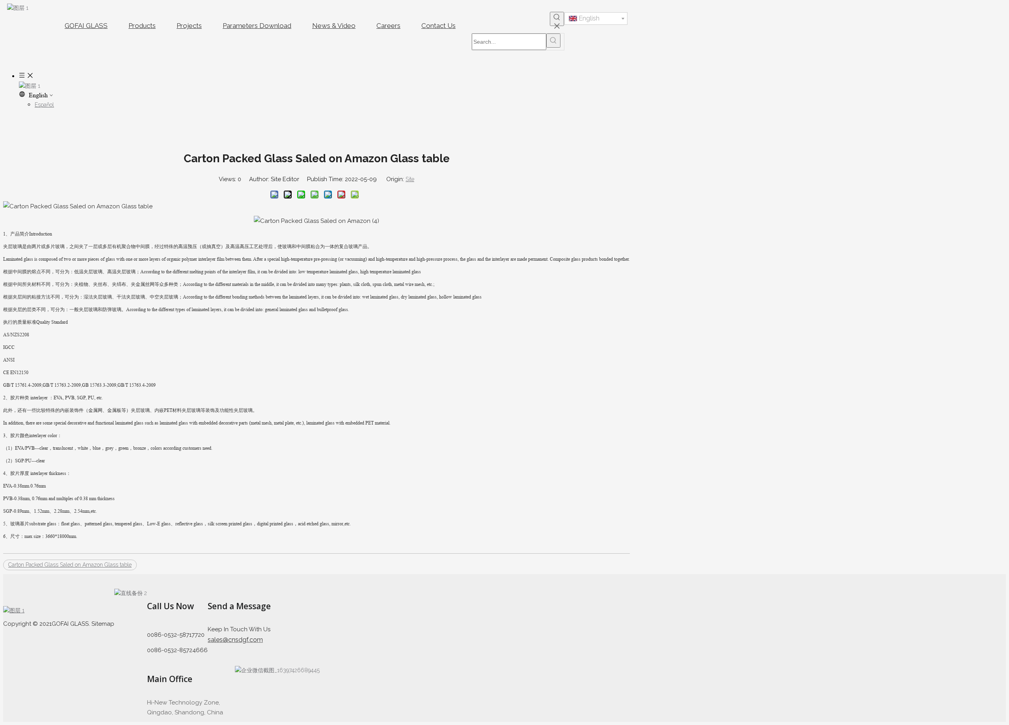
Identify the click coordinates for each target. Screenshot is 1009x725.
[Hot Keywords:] (557, 19)
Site (410, 179)
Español (44, 105)
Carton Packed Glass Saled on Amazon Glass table (70, 565)
